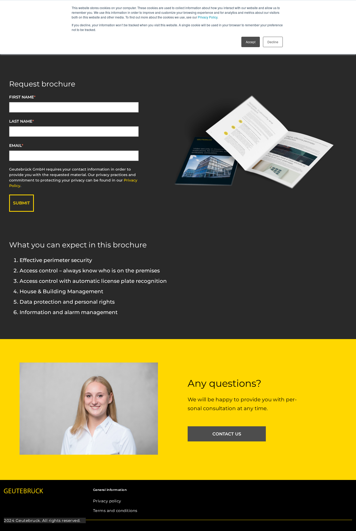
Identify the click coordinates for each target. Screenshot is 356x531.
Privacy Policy (207, 17)
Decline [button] (272, 42)
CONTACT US (226, 433)
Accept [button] (250, 42)
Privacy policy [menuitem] (107, 500)
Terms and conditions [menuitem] (115, 510)
